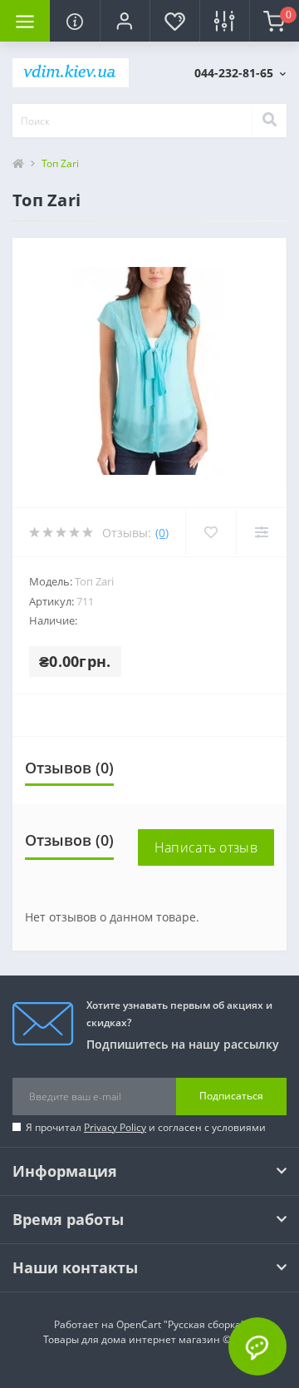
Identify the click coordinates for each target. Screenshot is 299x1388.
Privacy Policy (115, 1127)
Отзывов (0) (69, 768)
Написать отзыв (205, 847)
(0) (162, 533)
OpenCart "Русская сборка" (180, 1324)
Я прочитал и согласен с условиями (146, 1127)
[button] (125, 21)
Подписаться (231, 1096)
